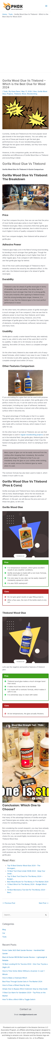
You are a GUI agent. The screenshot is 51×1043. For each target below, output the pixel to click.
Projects (10, 94)
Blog (4, 929)
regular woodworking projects (31, 435)
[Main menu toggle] (46, 6)
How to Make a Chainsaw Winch (14, 978)
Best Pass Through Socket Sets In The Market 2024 (22, 981)
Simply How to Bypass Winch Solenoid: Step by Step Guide (24, 989)
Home (4, 14)
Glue (35, 91)
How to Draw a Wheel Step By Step (16, 985)
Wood (24, 94)
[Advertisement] (25, 44)
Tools (11, 14)
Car (3, 933)
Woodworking (32, 94)
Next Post (43, 903)
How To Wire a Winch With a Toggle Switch (18, 999)
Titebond (17, 94)
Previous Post (9, 903)
